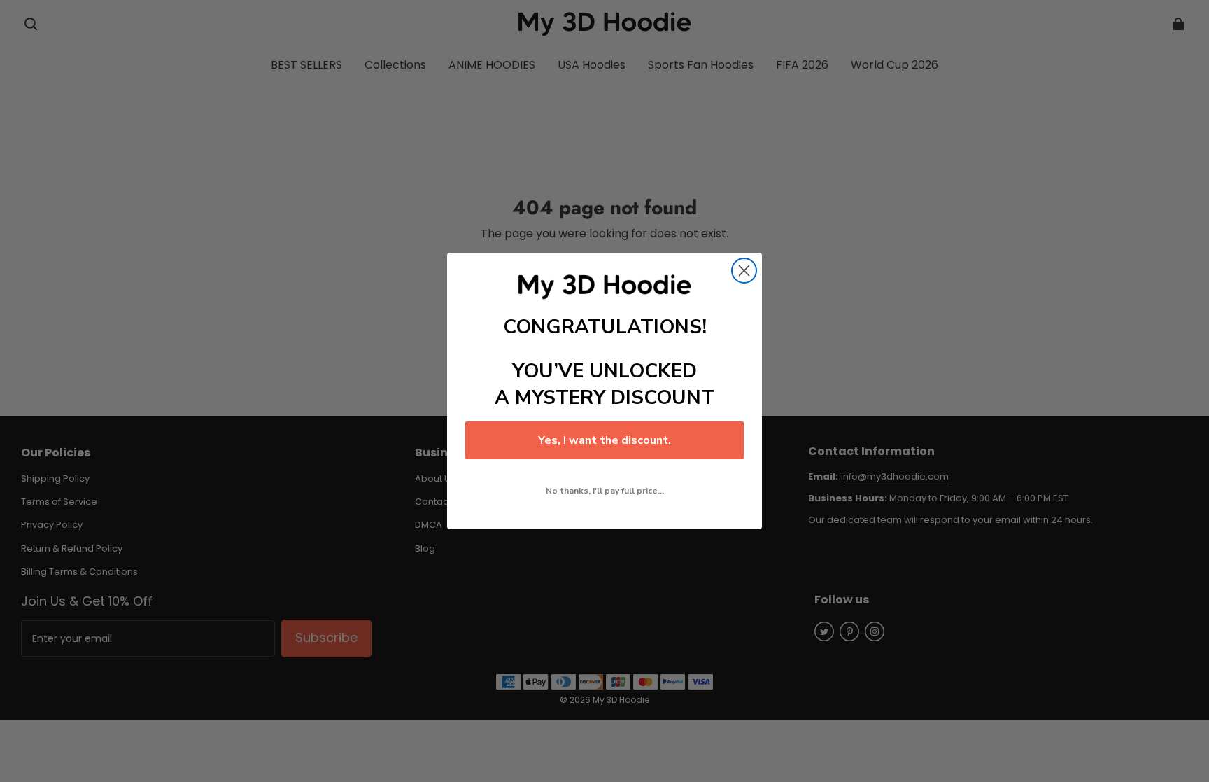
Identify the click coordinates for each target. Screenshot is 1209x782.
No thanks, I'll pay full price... (605, 490)
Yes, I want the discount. (604, 440)
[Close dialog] (744, 270)
